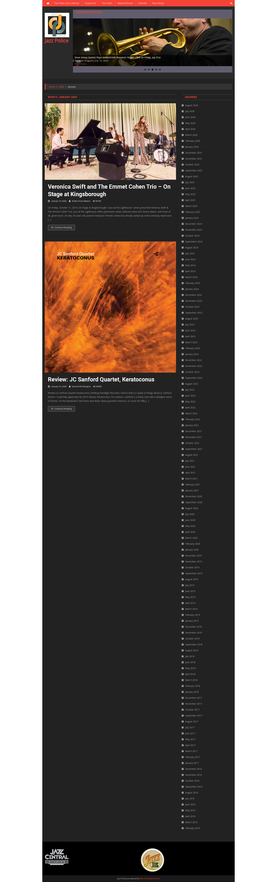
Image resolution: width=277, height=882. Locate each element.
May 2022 (190, 401)
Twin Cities (106, 3)
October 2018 (192, 638)
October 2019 (192, 567)
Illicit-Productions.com (150, 878)
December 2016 (193, 768)
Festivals (142, 3)
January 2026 (192, 146)
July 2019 (189, 585)
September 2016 (193, 786)
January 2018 (192, 691)
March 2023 (191, 342)
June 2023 (190, 330)
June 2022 (190, 395)
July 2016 (189, 798)
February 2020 (192, 543)
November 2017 (193, 703)
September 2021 (193, 448)
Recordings (158, 3)
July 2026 (189, 111)
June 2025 (190, 188)
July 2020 (189, 514)
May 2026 (190, 123)
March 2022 (191, 413)
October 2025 (192, 164)
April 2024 (190, 271)
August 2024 (191, 247)
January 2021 (192, 490)
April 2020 (190, 531)
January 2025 (192, 217)
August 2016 (191, 792)
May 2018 (190, 668)
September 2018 (193, 644)
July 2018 (189, 656)
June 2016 (190, 804)
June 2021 (190, 466)
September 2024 (193, 241)
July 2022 (189, 389)
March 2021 (191, 478)
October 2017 (192, 709)
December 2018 (193, 626)
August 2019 (191, 579)
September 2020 (193, 502)
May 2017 (190, 739)
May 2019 (190, 597)
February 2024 (192, 283)
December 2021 (193, 431)
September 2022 (193, 377)
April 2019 (190, 602)
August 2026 (191, 105)
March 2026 (191, 134)
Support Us (90, 3)
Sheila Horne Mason (81, 201)
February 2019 (192, 614)
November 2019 (193, 561)
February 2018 (192, 685)
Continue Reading (63, 227)
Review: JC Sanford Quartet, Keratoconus (101, 379)
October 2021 (192, 443)
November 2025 (193, 158)
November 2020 (193, 496)
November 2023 (193, 300)
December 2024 (193, 223)
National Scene (125, 3)
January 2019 (192, 620)
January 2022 (192, 425)
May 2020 (190, 525)
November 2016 (193, 774)
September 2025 (193, 170)
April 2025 (190, 200)
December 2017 (193, 697)
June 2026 (190, 117)
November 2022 (193, 365)
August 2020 (191, 508)
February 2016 (192, 828)
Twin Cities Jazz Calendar (66, 3)
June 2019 (190, 591)
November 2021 (193, 437)
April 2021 (190, 472)
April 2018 (190, 674)
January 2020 (192, 549)
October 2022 (192, 371)
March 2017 (191, 751)
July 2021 (189, 460)
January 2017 (192, 762)
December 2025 (193, 152)
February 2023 (192, 348)
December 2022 (193, 360)
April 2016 (190, 816)
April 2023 (190, 336)
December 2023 (193, 294)
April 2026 (190, 129)
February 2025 (192, 211)
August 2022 (191, 383)
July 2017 (189, 727)
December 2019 (193, 555)
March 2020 (191, 537)
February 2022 (192, 419)
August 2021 (191, 454)
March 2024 (191, 277)
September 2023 (193, 312)
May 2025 (190, 194)
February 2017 (192, 757)
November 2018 (193, 632)
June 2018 (190, 662)
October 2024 (192, 235)
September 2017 (193, 715)
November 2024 (193, 229)
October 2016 (192, 780)
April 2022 (190, 407)
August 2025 (191, 176)
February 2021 (192, 484)
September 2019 (193, 573)
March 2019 (191, 608)
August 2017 (191, 721)
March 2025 (191, 206)
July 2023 (189, 324)
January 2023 (192, 354)
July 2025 (189, 182)
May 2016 (190, 810)
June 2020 (190, 520)
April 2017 (190, 745)
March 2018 (191, 680)
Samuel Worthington (81, 386)
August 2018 (191, 650)
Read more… (81, 63)
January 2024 (192, 288)
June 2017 (190, 733)
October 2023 (192, 306)
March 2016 (191, 822)
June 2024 (190, 259)
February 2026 (192, 140)
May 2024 (190, 265)
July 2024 (189, 253)
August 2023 (191, 318)
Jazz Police (57, 40)
